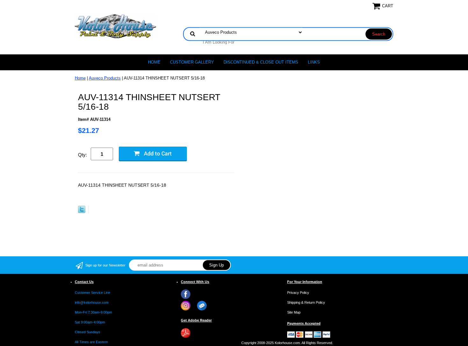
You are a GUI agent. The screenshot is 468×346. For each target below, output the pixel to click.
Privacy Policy (298, 292)
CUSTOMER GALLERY (192, 62)
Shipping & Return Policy (306, 302)
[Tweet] (81, 211)
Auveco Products (105, 78)
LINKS (314, 62)
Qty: (82, 154)
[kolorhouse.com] (115, 26)
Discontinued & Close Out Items (260, 62)
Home (154, 62)
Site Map (294, 312)
